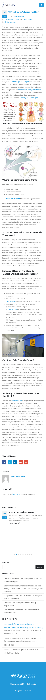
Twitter (10, 462)
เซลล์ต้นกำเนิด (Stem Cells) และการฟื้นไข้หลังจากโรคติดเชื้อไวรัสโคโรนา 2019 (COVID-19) (22, 641)
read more (14, 523)
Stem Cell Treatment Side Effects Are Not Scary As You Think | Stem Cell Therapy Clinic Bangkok (23, 589)
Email (26, 462)
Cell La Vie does (13, 198)
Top (43, 697)
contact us (17, 400)
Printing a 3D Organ (20, 81)
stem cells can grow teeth (29, 89)
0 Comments (11, 22)
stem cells (27, 19)
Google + (21, 462)
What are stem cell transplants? (22, 512)
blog (7, 19)
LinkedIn (15, 462)
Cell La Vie (10, 301)
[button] (41, 5)
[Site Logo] (8, 5)
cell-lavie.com (19, 16)
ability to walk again (29, 97)
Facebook (4, 462)
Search (5, 562)
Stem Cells (14, 19)
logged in (16, 494)
